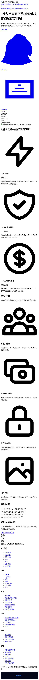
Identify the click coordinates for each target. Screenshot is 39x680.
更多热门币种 (9, 609)
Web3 (23, 4)
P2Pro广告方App (10, 620)
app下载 (11, 4)
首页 (2, 4)
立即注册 (4, 29)
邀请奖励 (8, 635)
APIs (6, 656)
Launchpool (8, 583)
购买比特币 (8, 607)
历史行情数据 (9, 639)
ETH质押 (8, 585)
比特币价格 (8, 600)
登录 (26, 4)
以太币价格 (8, 602)
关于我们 (8, 552)
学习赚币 (8, 596)
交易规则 (8, 661)
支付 (6, 579)
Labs (6, 626)
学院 (6, 581)
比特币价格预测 (10, 605)
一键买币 (8, 577)
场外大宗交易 (9, 637)
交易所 (6, 4)
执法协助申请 (9, 663)
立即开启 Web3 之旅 (7, 533)
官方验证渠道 (9, 658)
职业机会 (8, 555)
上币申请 (8, 622)
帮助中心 (18, 4)
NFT (6, 587)
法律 (6, 561)
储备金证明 (8, 641)
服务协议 (8, 564)
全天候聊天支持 (10, 650)
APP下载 (7, 566)
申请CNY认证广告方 (11, 618)
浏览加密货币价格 (11, 598)
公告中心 (8, 557)
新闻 (6, 559)
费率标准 (8, 654)
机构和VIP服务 (10, 624)
